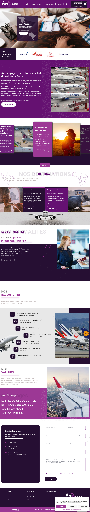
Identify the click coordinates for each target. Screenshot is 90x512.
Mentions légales (50, 509)
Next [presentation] (50, 246)
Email (47, 435)
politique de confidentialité (68, 473)
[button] (87, 499)
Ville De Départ (50, 452)
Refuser (72, 506)
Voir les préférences (83, 506)
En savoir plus (24, 32)
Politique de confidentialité (76, 509)
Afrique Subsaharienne (33, 500)
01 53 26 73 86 (12, 443)
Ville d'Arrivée (71, 452)
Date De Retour (71, 444)
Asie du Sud (30, 497)
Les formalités (12, 500)
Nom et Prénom (50, 427)
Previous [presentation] (46, 246)
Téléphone (70, 427)
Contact (10, 503)
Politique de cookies (66, 509)
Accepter (61, 506)
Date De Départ (50, 444)
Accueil (10, 497)
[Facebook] (47, 496)
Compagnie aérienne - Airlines (75, 435)
